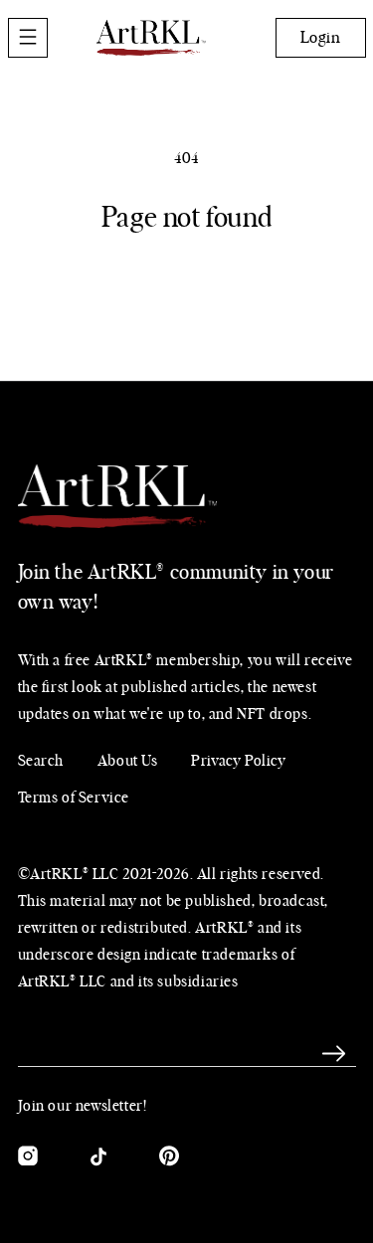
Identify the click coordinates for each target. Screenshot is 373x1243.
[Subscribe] (334, 1053)
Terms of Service (74, 798)
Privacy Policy (238, 761)
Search (41, 761)
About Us (127, 761)
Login (320, 38)
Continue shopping (187, 287)
